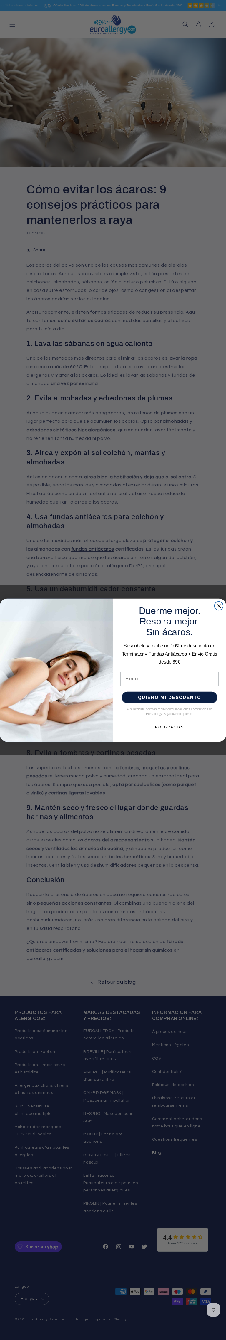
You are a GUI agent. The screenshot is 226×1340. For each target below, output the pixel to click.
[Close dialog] (219, 605)
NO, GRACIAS (169, 727)
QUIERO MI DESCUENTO (169, 697)
